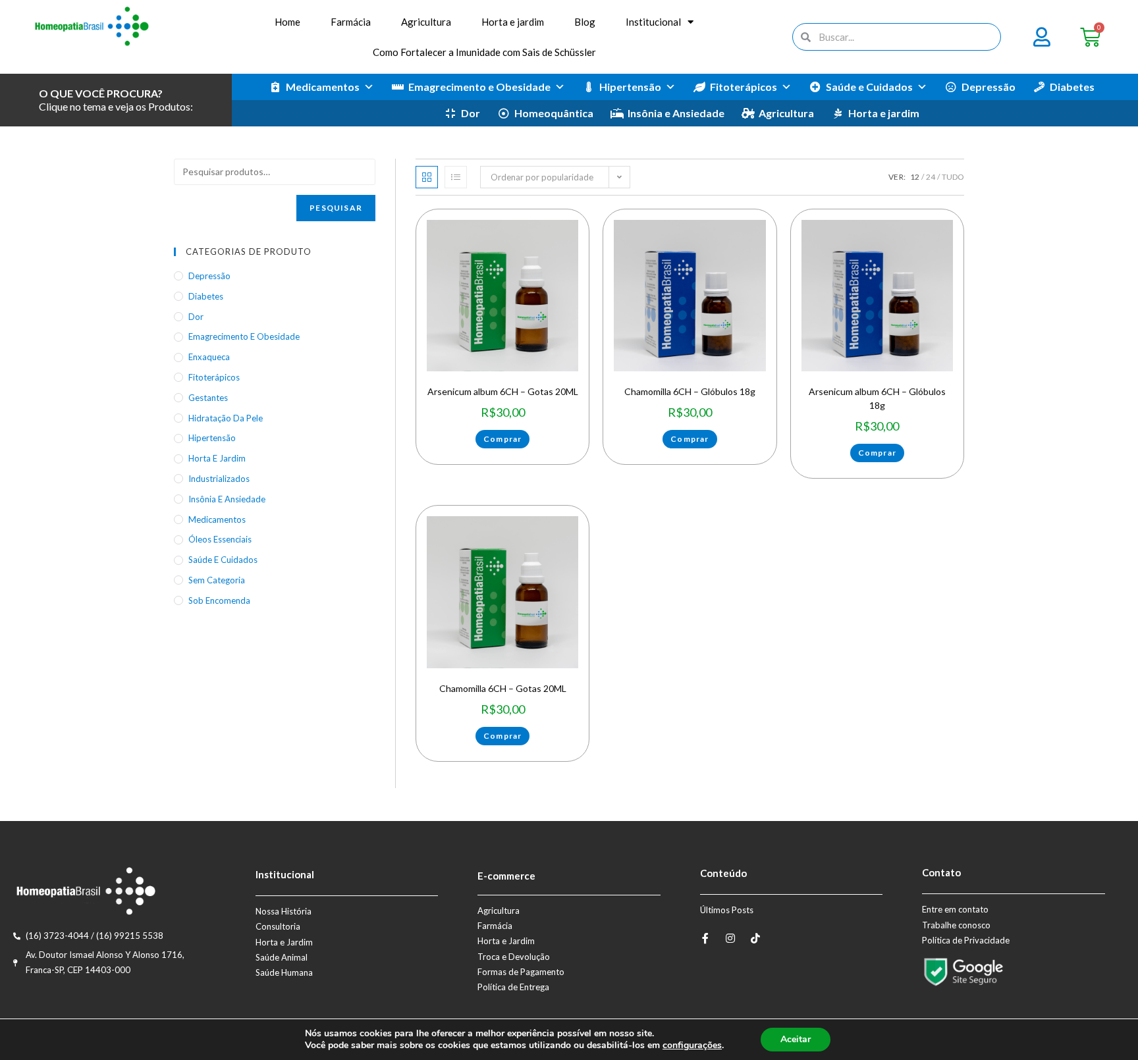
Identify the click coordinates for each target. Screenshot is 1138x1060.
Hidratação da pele (225, 418)
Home (287, 22)
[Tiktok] (755, 938)
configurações (692, 1045)
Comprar (502, 439)
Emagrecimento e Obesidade (479, 86)
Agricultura (426, 22)
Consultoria (278, 926)
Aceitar (795, 1039)
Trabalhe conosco (956, 925)
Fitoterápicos (743, 86)
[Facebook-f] (705, 938)
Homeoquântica (553, 113)
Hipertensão (630, 86)
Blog (584, 22)
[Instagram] (730, 938)
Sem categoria (216, 580)
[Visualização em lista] (456, 177)
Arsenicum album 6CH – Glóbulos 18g (877, 398)
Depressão (989, 86)
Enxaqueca (209, 357)
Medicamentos (323, 86)
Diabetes (1072, 86)
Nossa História (284, 911)
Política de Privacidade (966, 940)
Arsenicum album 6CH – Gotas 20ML (502, 391)
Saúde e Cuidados (869, 86)
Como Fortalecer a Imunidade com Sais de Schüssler (484, 52)
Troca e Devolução (513, 956)
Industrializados (219, 478)
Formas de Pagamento (520, 972)
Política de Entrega (513, 987)
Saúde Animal (282, 957)
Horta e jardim (512, 22)
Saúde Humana (284, 972)
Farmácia (351, 22)
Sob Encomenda (219, 600)
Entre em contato (955, 909)
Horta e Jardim (284, 942)
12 (914, 177)
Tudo (953, 177)
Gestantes (208, 397)
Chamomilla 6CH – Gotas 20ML (502, 688)
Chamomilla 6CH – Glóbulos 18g (689, 391)
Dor (470, 113)
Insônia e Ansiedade (676, 113)
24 (930, 177)
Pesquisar (336, 208)
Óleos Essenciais (220, 539)
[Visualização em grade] (427, 177)
